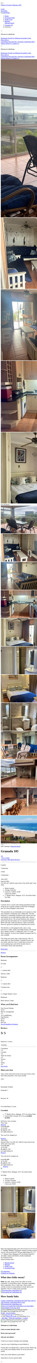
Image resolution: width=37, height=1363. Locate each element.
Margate (7, 21)
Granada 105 (9, 25)
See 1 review (6, 858)
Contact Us (15, 43)
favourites (24, 38)
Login (29, 38)
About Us (9, 43)
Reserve (3, 952)
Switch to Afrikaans (14, 38)
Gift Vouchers (5, 1302)
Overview (4, 859)
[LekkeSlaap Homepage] (5, 12)
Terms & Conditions (10, 1313)
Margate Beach (9, 23)
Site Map (3, 1313)
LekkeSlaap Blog (29, 42)
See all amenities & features (9, 1024)
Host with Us (32, 1300)
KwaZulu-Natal (10, 18)
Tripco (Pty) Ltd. (9, 1314)
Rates (12, 859)
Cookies (25, 1318)
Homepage (4, 38)
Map (8, 859)
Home (7, 16)
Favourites (4, 11)
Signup (3, 43)
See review (4, 1066)
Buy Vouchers (19, 42)
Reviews (17, 859)
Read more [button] (4, 949)
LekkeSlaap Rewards (8, 42)
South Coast (8, 19)
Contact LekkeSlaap (7, 1300)
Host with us (5, 40)
